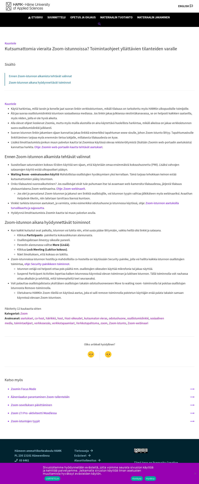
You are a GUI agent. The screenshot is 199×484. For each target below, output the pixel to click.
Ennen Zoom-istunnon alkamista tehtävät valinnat (40, 76)
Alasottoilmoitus (85, 460)
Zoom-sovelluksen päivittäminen (31, 405)
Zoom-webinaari (138, 323)
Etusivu (37, 17)
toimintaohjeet (23, 323)
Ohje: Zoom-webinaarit (70, 188)
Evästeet (80, 455)
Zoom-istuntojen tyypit (25, 421)
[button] (99, 24)
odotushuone (117, 318)
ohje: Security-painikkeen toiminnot (46, 264)
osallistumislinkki (138, 318)
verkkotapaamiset (63, 323)
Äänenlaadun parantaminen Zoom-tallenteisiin (40, 397)
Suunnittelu (56, 17)
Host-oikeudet (74, 318)
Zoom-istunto (117, 323)
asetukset (27, 318)
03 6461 (24, 460)
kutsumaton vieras (95, 318)
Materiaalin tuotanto (116, 17)
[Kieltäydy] (195, 473)
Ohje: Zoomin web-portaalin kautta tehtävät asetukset (68, 147)
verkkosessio (42, 323)
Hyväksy (150, 478)
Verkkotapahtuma (87, 323)
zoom (103, 323)
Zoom (24, 313)
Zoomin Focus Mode (23, 389)
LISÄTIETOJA (52, 478)
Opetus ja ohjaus (83, 17)
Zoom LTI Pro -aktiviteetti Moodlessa (34, 413)
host (60, 318)
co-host (39, 318)
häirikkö (51, 318)
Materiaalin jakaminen (153, 17)
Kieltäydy (136, 478)
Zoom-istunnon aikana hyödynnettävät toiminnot (40, 82)
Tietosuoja (81, 451)
